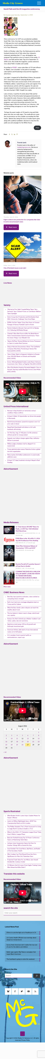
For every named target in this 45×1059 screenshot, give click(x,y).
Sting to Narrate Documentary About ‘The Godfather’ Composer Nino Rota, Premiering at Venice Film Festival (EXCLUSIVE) (23, 349)
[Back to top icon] (22, 1033)
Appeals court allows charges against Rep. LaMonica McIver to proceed (23, 439)
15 (39, 738)
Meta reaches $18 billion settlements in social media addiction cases (23, 456)
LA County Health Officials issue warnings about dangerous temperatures (21, 939)
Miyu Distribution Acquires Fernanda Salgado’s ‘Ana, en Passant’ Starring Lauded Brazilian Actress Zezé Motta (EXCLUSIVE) (24, 369)
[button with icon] (8, 991)
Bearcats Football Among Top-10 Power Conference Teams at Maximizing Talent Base (23, 839)
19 (22, 741)
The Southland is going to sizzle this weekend (20, 959)
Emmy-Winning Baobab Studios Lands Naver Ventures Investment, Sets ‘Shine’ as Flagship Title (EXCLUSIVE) (24, 363)
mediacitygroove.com (24, 147)
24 (12, 745)
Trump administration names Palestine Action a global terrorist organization (23, 450)
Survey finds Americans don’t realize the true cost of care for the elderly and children (22, 946)
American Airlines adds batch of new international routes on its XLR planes (22, 631)
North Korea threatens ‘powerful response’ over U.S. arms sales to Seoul (23, 423)
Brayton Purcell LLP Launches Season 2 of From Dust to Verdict (28, 565)
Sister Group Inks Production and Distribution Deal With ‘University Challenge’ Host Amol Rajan (23, 318)
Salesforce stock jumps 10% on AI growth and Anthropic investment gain (21, 625)
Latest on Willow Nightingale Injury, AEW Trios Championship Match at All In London (21, 822)
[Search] (36, 976)
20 (28, 741)
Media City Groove (13, 3)
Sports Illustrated (12, 811)
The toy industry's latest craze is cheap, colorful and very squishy (23, 614)
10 (12, 738)
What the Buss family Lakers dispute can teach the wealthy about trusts (22, 609)
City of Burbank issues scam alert (15, 268)
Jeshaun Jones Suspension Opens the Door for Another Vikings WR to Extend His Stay (21, 844)
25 (17, 745)
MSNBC (14, 67)
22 (39, 741)
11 (17, 738)
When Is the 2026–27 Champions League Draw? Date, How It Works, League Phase (24, 833)
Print (37, 128)
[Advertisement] (22, 494)
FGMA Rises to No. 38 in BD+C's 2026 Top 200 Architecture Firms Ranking (28, 539)
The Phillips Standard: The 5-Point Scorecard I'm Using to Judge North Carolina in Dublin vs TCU (24, 828)
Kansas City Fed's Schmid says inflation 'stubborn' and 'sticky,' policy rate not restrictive (23, 620)
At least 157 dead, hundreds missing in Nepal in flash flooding (23, 461)
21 (33, 741)
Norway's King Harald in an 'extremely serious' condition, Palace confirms (21, 412)
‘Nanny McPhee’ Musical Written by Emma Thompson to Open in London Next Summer (24, 342)
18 (17, 741)
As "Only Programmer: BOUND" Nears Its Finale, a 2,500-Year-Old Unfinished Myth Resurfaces (27, 529)
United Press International (16, 406)
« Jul (5, 752)
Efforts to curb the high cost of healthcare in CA (21, 932)
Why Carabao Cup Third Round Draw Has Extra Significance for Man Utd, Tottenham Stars (21, 855)
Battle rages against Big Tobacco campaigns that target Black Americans (21, 953)
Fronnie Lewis (10, 15)
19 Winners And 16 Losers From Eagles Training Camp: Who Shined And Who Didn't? (24, 866)
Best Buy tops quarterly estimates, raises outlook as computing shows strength (23, 598)
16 (6, 741)
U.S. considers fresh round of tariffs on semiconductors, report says (19, 636)
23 (6, 745)
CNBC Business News (14, 592)
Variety (7, 305)
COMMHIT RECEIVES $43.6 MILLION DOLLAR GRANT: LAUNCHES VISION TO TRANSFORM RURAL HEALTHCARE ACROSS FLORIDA (28, 575)
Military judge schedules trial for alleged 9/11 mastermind (21, 445)
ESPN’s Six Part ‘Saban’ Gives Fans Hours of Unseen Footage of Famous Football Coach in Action (23, 323)
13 (28, 738)
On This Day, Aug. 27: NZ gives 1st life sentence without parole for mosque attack (22, 434)
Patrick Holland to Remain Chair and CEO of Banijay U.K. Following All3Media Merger (23, 329)
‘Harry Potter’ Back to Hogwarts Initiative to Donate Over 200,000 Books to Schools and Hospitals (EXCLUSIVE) (23, 356)
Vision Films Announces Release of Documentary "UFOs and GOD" (26, 547)
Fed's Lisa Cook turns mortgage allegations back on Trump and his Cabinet (23, 603)
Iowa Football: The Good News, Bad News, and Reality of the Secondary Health (23, 850)
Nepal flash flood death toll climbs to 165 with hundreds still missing (21, 428)
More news (7, 587)
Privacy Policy (25, 1040)
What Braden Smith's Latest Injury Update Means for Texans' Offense (23, 817)
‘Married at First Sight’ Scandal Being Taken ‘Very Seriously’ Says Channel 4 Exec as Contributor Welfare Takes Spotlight (24, 311)
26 (22, 745)
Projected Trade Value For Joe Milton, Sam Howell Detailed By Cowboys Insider (22, 861)
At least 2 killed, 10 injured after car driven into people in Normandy (24, 417)
